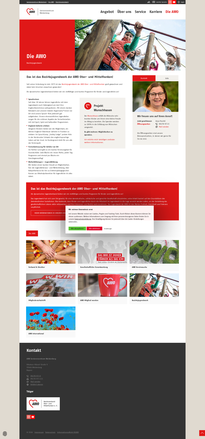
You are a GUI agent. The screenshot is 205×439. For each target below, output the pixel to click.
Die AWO (171, 12)
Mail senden (164, 127)
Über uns (124, 12)
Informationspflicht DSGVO (68, 432)
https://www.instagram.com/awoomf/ (170, 2)
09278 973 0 (35, 376)
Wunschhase (92, 116)
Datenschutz (50, 432)
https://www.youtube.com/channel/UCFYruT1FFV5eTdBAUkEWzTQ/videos (174, 2)
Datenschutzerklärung (83, 219)
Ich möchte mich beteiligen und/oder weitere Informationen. (99, 140)
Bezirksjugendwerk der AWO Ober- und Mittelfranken (83, 84)
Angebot (107, 12)
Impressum (39, 432)
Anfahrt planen (36, 384)
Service (140, 12)
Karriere (155, 12)
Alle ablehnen (94, 229)
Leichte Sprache (161, 2)
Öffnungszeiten (143, 124)
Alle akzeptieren (77, 229)
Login (182, 2)
